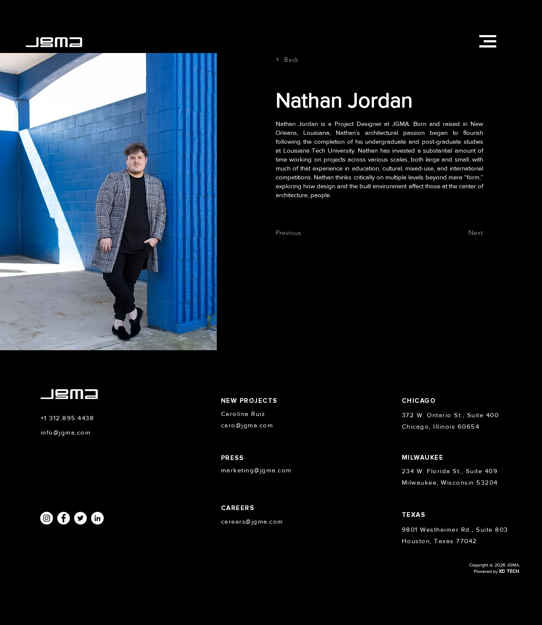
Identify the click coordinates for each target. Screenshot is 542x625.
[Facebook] (63, 518)
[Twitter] (80, 518)
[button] (487, 41)
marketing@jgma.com (256, 470)
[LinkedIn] (97, 518)
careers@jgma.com (252, 521)
